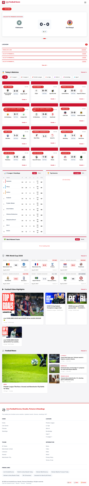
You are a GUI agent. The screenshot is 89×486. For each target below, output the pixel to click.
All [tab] (5, 77)
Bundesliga (49, 431)
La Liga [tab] (49, 77)
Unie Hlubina (10, 208)
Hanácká (8, 181)
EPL (83, 173)
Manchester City (6, 457)
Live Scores (5, 425)
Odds (47, 451)
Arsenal (4, 454)
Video (47, 449)
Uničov (8, 192)
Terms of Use (49, 460)
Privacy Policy (49, 457)
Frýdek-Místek (10, 203)
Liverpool (4, 451)
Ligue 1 (48, 434)
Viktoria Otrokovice (11, 214)
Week (77, 239)
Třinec (8, 186)
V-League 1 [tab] (14, 77)
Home (3, 423)
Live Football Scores (8, 472)
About (47, 454)
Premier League (50, 423)
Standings (4, 431)
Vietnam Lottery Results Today (11, 475)
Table (34, 173)
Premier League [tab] (37, 77)
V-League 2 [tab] (25, 77)
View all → (44, 65)
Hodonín (8, 197)
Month (82, 239)
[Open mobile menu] (85, 2)
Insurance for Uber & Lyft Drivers (42, 475)
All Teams (4, 446)
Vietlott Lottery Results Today (25, 472)
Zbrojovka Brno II (11, 219)
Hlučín (8, 230)
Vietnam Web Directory (42, 472)
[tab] (42, 38)
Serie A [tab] (57, 77)
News (47, 446)
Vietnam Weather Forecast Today (59, 472)
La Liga (48, 425)
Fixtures (4, 428)
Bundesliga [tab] (67, 77)
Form (39, 173)
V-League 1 (77, 173)
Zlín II (7, 225)
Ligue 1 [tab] (77, 77)
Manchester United (7, 449)
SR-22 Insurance (27, 475)
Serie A (48, 428)
